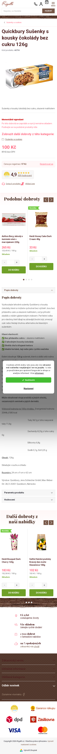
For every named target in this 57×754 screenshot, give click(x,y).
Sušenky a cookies (13, 139)
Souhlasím (30, 380)
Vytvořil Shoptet (30, 750)
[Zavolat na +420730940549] (35, 4)
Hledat (48, 11)
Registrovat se (46, 164)
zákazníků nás (29, 646)
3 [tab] (29, 279)
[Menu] (53, 4)
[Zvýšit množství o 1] (16, 262)
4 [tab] (31, 279)
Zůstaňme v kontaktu (11, 694)
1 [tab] (23, 279)
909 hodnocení (25, 175)
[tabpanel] (14, 240)
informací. (39, 373)
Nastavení (28, 388)
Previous (46, 199)
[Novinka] (41, 220)
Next (51, 199)
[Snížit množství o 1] (4, 262)
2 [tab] (26, 279)
